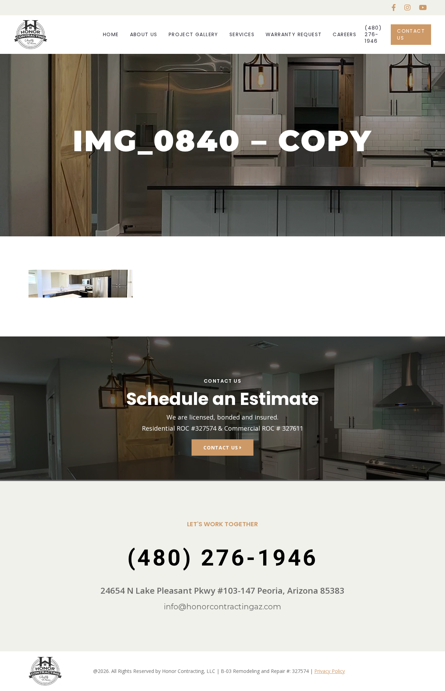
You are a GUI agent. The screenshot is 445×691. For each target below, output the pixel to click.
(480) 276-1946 (373, 34)
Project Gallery (193, 34)
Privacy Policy (329, 671)
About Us (143, 34)
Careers (344, 34)
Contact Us (411, 34)
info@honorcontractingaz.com (222, 606)
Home (111, 34)
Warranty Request (294, 34)
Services (241, 34)
